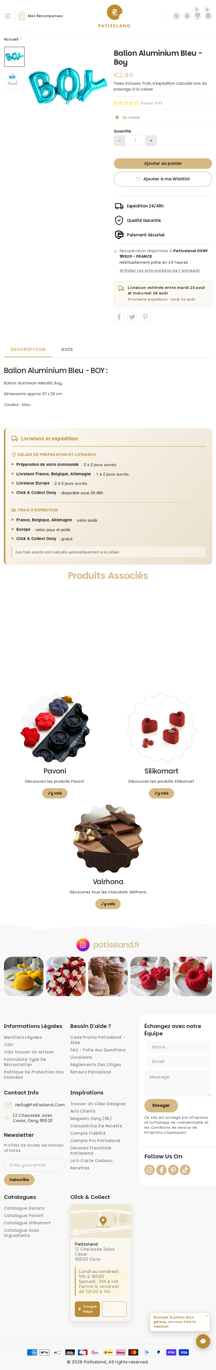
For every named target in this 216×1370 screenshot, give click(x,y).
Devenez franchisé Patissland (90, 1150)
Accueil (11, 39)
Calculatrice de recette (96, 1126)
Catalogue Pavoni (23, 1215)
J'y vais (55, 793)
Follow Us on (163, 1156)
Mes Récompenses (45, 15)
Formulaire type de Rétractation (25, 1062)
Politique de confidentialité (178, 1122)
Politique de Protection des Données (33, 1074)
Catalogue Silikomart (27, 1223)
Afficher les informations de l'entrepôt (160, 271)
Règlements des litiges (95, 1064)
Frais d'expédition (159, 83)
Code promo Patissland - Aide (97, 1040)
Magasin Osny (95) (91, 1118)
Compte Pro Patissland (95, 1140)
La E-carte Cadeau (91, 1160)
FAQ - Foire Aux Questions (97, 1050)
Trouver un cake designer (98, 1104)
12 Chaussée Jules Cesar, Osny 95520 (33, 1118)
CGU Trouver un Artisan (29, 1052)
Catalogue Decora (24, 1208)
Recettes (80, 1168)
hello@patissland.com (40, 1105)
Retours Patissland (90, 1072)
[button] (126, 103)
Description (28, 349)
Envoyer (161, 1105)
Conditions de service (171, 1127)
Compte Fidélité (88, 1133)
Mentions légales (23, 1037)
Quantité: (123, 131)
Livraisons (81, 1057)
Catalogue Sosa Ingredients (21, 1233)
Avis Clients (83, 1111)
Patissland (95, 1362)
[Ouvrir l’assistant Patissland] (203, 1341)
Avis (67, 349)
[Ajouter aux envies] (12, 592)
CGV (8, 1044)
